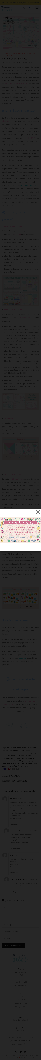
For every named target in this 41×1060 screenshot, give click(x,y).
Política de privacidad (23, 548)
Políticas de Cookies (8, 548)
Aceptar (20, 533)
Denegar (20, 539)
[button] (38, 512)
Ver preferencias (20, 544)
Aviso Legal (35, 548)
